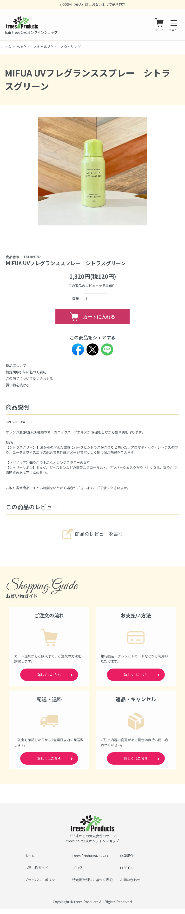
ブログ (77, 867)
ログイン (126, 867)
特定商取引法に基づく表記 (26, 371)
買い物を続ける (17, 384)
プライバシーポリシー (41, 879)
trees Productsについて (90, 855)
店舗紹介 (126, 855)
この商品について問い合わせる (29, 378)
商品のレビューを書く (99, 533)
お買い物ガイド (36, 867)
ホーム (6, 46)
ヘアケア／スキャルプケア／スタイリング (49, 46)
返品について (16, 365)
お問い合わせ (130, 879)
